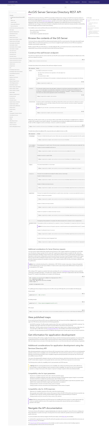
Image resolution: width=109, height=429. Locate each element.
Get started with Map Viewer (53, 329)
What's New (64, 416)
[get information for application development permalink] (76, 334)
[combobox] (17, 12)
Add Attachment (66, 271)
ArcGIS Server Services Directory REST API (18, 18)
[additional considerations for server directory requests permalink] (66, 249)
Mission (13, 5)
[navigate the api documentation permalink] (63, 408)
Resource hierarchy (14, 26)
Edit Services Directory (47, 21)
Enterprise (9, 5)
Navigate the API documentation (93, 36)
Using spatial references (15, 24)
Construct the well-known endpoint (93, 23)
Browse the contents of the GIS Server (93, 20)
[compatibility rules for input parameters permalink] (56, 373)
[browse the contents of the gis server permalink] (68, 38)
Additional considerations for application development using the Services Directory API (94, 32)
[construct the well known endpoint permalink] (59, 52)
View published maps (91, 26)
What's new (13, 20)
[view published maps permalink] (51, 317)
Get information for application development (93, 28)
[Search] (65, 7)
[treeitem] (17, 21)
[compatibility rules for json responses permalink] (56, 389)
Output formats (13, 22)
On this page (89, 17)
